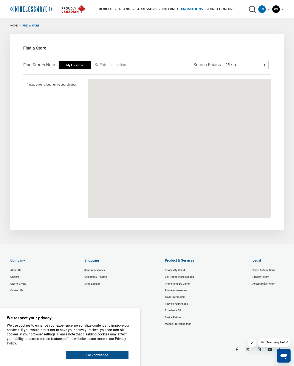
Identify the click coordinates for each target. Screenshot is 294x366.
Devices (105, 9)
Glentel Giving (18, 283)
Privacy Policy (260, 276)
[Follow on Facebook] (237, 349)
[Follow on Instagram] (259, 349)
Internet (170, 9)
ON (276, 9)
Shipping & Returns (95, 276)
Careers (14, 276)
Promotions (192, 9)
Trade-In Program (175, 297)
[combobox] (262, 9)
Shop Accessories (94, 270)
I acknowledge (97, 355)
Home (14, 25)
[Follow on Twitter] (248, 349)
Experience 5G (173, 310)
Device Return (173, 317)
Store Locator (219, 9)
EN (262, 9)
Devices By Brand (175, 270)
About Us (15, 270)
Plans (124, 9)
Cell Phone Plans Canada (179, 276)
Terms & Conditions (263, 270)
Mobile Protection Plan (178, 324)
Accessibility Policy (263, 283)
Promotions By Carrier (177, 283)
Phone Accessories (176, 290)
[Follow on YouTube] (270, 349)
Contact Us (16, 290)
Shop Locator (92, 283)
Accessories (148, 9)
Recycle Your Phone (176, 303)
